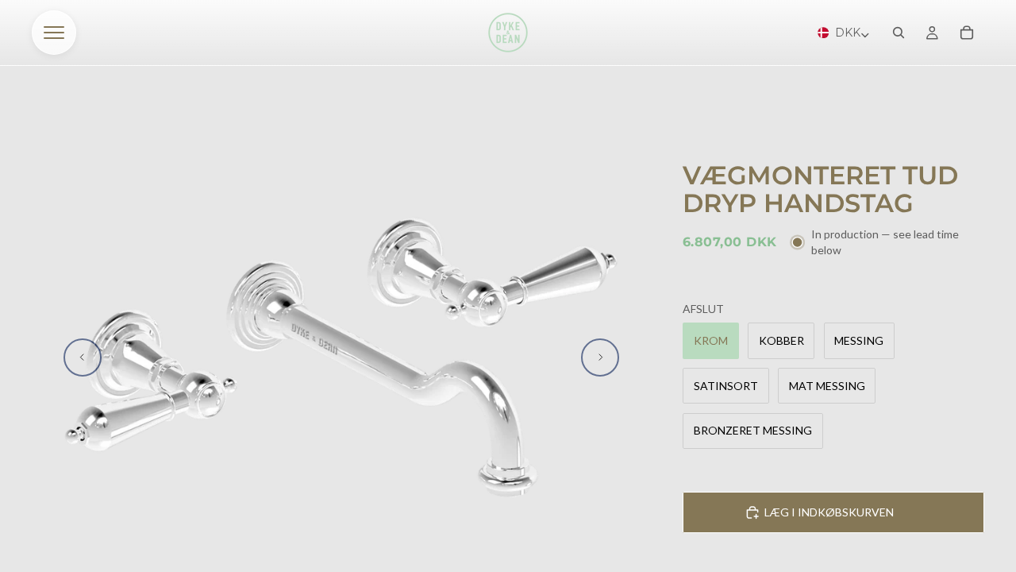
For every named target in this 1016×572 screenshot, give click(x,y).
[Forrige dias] (83, 357)
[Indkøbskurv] (966, 32)
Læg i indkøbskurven (829, 512)
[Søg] (898, 32)
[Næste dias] (600, 357)
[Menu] (54, 32)
